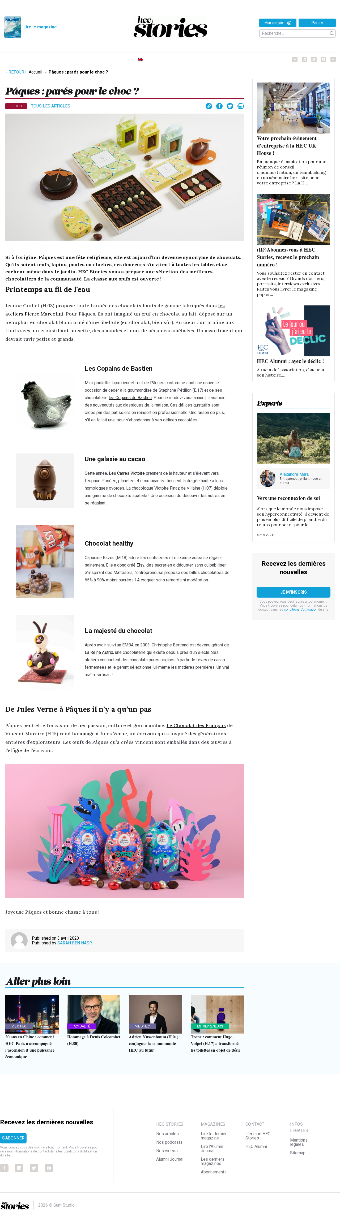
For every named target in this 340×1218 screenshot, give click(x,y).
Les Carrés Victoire (127, 473)
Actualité (82, 1026)
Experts (269, 401)
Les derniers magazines (212, 1161)
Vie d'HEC (19, 1026)
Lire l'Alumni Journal (212, 1148)
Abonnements (214, 1171)
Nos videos (167, 1150)
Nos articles (167, 1133)
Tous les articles (50, 106)
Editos (16, 106)
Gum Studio (64, 1205)
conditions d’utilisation (300, 609)
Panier (317, 22)
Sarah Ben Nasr (74, 942)
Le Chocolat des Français (196, 725)
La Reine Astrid (99, 652)
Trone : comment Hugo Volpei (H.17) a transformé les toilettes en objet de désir (215, 1043)
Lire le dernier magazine (214, 1136)
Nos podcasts (169, 1142)
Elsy (140, 565)
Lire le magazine (40, 26)
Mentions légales (299, 1142)
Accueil (35, 72)
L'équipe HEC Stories (257, 1136)
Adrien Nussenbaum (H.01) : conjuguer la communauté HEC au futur (155, 1043)
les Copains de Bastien (130, 397)
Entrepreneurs (210, 1026)
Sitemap (297, 1152)
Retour (17, 72)
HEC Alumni (256, 1146)
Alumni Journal (169, 1159)
